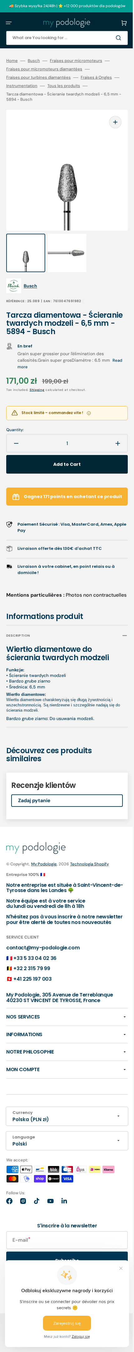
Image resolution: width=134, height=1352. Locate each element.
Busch (34, 60)
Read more (27, 354)
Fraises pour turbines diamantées (38, 77)
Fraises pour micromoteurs (76, 60)
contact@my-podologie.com (42, 950)
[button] (9, 23)
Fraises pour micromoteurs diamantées (44, 69)
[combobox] (62, 38)
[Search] (110, 38)
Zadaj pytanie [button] (34, 797)
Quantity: (15, 417)
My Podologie (44, 861)
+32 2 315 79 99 (31, 971)
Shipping (37, 377)
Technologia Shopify (89, 861)
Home (12, 60)
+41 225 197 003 (32, 981)
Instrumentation (31, 85)
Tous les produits (73, 85)
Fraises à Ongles (96, 77)
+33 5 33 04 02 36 (34, 960)
